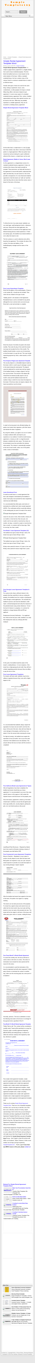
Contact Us (4, 1352)
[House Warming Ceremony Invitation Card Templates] (7, 1292)
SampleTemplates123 (9, 1144)
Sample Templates (12, 57)
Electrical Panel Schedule (18, 1294)
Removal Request (28, 1352)
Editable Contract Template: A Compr (21, 1313)
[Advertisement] (17, 37)
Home (4, 57)
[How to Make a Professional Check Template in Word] (7, 1308)
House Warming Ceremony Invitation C (21, 1287)
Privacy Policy (19, 1352)
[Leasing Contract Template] (7, 1304)
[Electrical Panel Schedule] (7, 1295)
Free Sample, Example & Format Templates (21, 1354)
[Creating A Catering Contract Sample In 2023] (8, 1213)
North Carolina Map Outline (19, 1196)
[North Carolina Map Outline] (7, 1201)
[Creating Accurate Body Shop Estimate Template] (8, 1204)
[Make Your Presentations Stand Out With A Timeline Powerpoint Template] (8, 1190)
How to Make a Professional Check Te (21, 1307)
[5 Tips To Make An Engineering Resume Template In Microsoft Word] (7, 1321)
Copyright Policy (12, 1352)
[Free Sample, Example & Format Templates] (17, 7)
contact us (27, 1146)
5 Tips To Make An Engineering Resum (21, 1319)
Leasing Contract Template (18, 1300)
